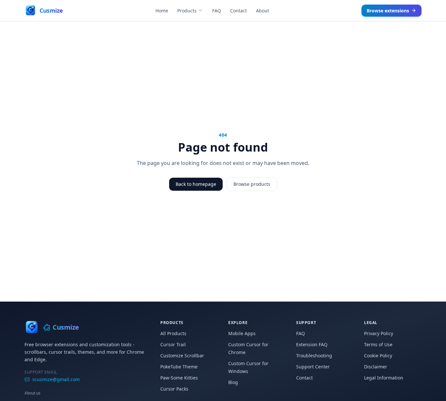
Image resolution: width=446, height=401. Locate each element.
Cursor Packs (174, 389)
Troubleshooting (314, 355)
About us (32, 393)
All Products (173, 333)
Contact (238, 10)
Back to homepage (196, 184)
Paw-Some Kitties (179, 378)
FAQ (216, 10)
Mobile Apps (242, 333)
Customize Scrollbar (182, 355)
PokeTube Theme (179, 367)
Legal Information (383, 378)
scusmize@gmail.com (56, 379)
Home (161, 10)
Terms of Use (378, 344)
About (262, 10)
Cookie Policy (378, 355)
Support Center (313, 367)
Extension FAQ (311, 344)
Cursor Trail (173, 344)
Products (187, 10)
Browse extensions (388, 10)
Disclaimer (375, 367)
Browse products (251, 184)
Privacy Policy (378, 333)
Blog (233, 382)
